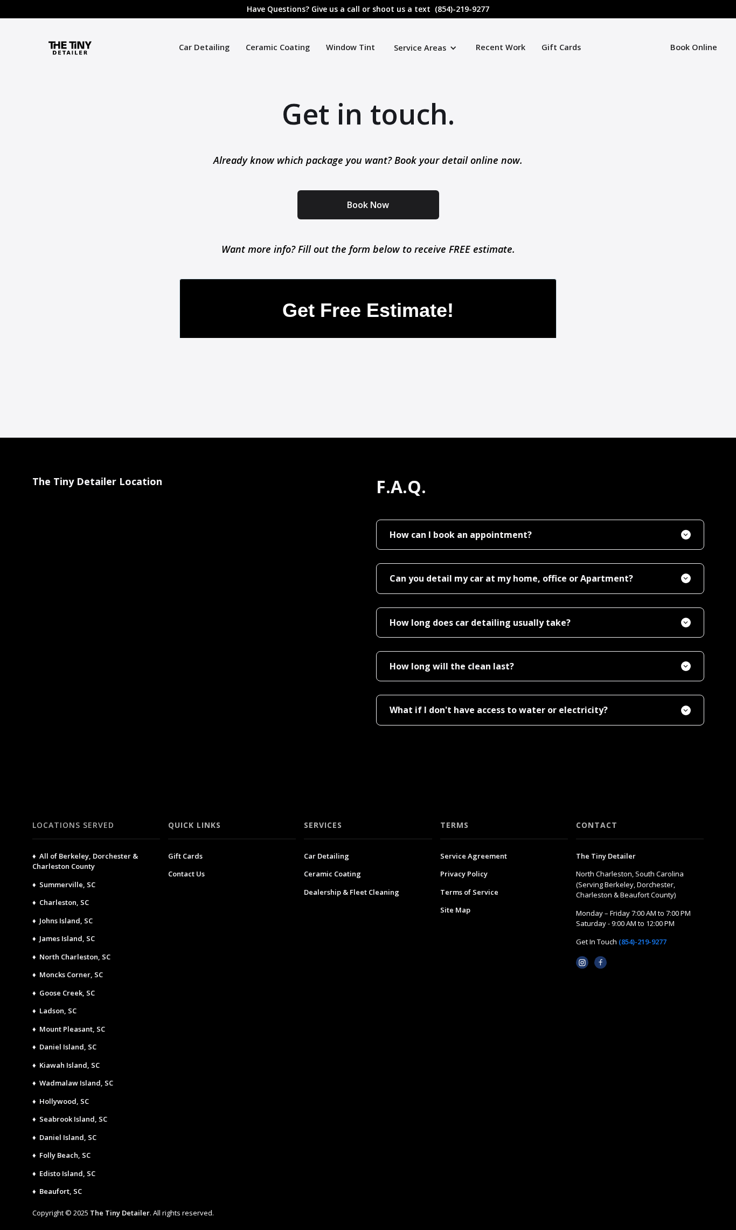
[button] (425, 48)
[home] (43, 48)
